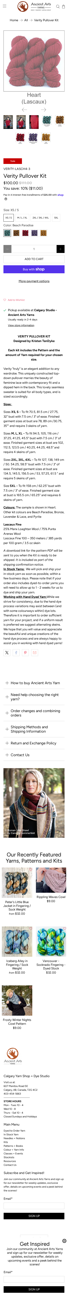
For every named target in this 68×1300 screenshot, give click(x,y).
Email (8, 1272)
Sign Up (34, 1289)
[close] (64, 1241)
